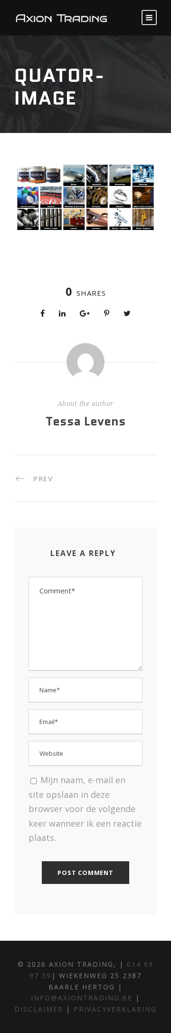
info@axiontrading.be (82, 997)
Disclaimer (40, 1009)
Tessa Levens (86, 421)
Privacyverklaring (115, 1009)
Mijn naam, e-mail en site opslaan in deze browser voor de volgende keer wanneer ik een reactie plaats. (85, 808)
